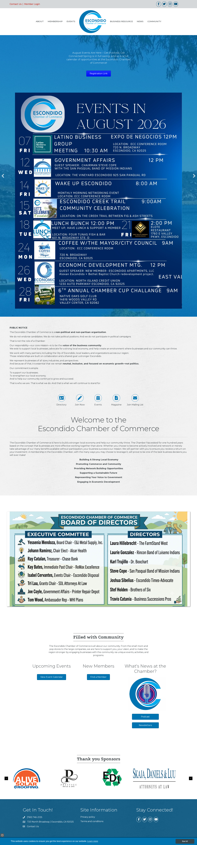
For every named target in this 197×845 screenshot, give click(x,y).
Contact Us (15, 4)
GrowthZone (129, 770)
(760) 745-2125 (34, 746)
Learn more (92, 841)
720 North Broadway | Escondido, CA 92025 (50, 750)
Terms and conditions (91, 750)
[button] (3, 140)
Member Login (32, 4)
